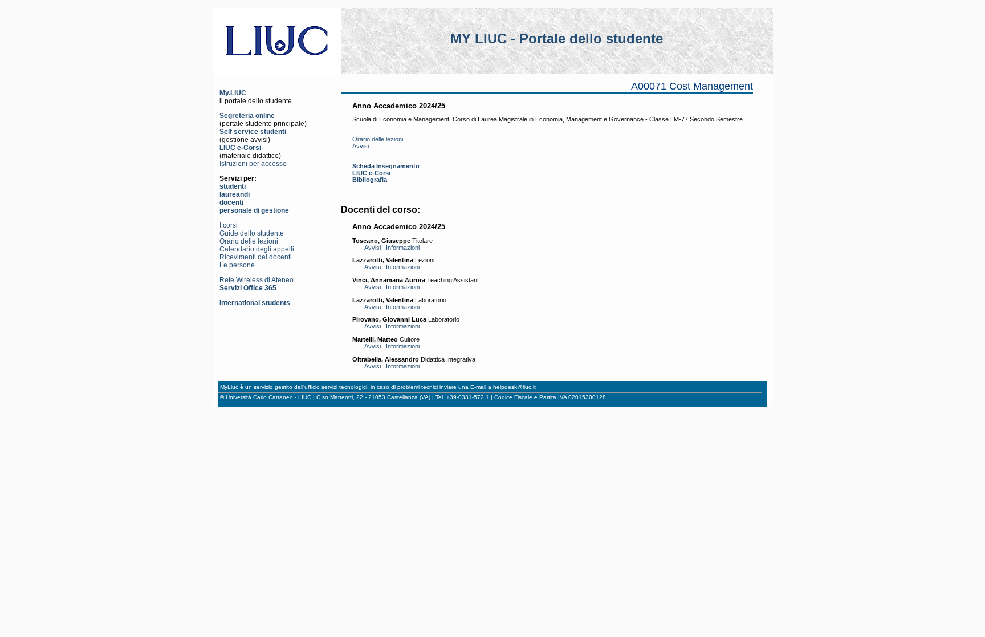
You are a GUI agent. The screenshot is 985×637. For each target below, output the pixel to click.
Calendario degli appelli (256, 249)
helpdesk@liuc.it (514, 387)
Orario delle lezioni (248, 241)
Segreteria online (247, 116)
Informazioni (403, 247)
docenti (231, 202)
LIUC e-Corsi (240, 148)
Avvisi (360, 146)
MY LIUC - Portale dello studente (556, 38)
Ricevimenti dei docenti (255, 257)
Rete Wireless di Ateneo (256, 280)
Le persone (237, 265)
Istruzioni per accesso (253, 164)
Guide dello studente (251, 233)
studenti (232, 186)
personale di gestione (254, 210)
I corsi (228, 225)
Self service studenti (252, 132)
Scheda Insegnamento (386, 166)
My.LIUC (232, 93)
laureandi (234, 194)
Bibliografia (369, 179)
